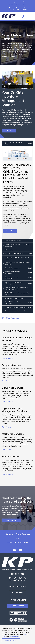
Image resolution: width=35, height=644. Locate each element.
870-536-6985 (17, 574)
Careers (9, 534)
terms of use (14, 637)
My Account (16, 9)
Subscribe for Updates (17, 542)
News (17, 538)
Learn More (8, 130)
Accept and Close (10, 640)
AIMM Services (23, 534)
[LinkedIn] (15, 549)
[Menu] (30, 16)
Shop (9, 9)
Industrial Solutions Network (18, 569)
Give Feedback (13, 318)
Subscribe (24, 9)
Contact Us (17, 592)
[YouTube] (20, 550)
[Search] (24, 16)
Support (24, 4)
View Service (7, 358)
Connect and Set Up (11, 520)
